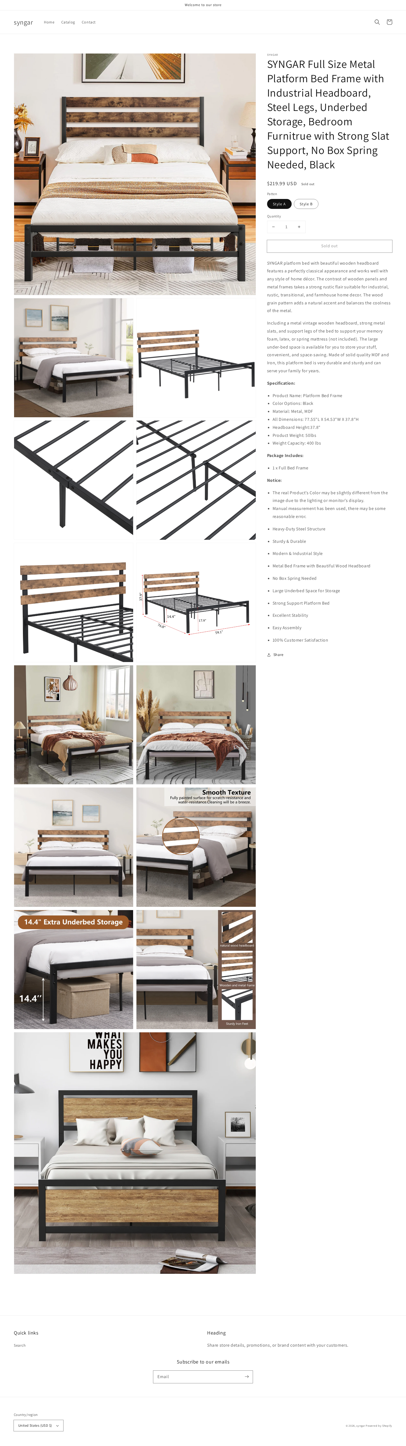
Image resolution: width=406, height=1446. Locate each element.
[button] (377, 22)
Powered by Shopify (379, 1426)
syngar (360, 1426)
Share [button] (278, 654)
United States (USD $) (35, 1425)
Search (20, 1345)
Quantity (274, 216)
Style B (306, 203)
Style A (279, 203)
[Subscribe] (247, 1377)
